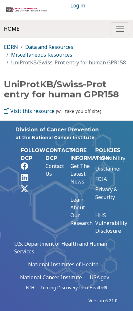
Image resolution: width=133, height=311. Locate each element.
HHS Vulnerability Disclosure (111, 223)
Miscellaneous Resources (41, 54)
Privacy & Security (106, 193)
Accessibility (110, 158)
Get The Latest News (80, 173)
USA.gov (99, 277)
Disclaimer (108, 168)
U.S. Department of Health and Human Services (60, 247)
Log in (77, 5)
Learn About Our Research (81, 211)
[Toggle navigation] (120, 28)
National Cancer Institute (51, 277)
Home (11, 28)
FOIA (101, 179)
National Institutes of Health (63, 264)
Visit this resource (32, 111)
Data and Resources (49, 46)
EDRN (11, 46)
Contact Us (55, 169)
